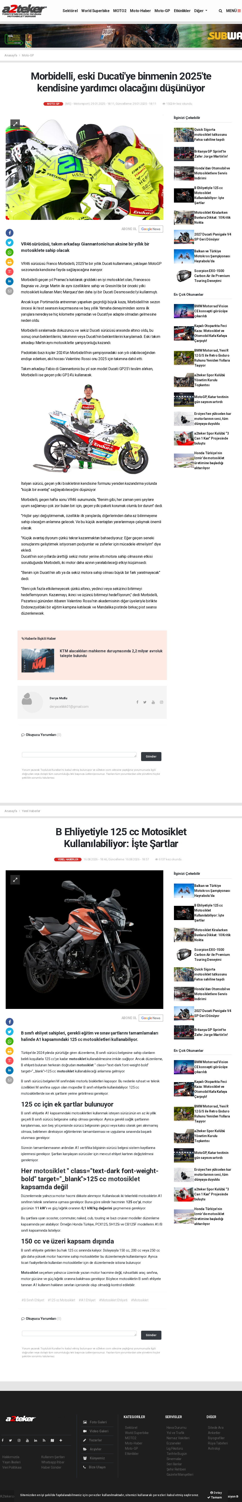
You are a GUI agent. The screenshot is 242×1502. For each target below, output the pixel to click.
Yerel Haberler (31, 811)
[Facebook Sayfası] (4, 1440)
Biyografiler (216, 1438)
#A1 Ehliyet (87, 1300)
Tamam (216, 1497)
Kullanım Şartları (53, 1457)
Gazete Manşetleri (180, 1474)
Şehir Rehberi (176, 1469)
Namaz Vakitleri (178, 1438)
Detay (217, 1492)
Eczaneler (174, 1443)
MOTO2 (119, 11)
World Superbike (95, 11)
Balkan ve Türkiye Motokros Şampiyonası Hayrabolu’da (212, 256)
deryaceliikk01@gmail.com (69, 706)
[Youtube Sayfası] (29, 1440)
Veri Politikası (12, 1467)
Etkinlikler (182, 11)
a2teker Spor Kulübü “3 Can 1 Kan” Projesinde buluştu (211, 438)
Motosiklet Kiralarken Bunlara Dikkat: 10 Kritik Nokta (212, 217)
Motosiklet (30, 1273)
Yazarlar (95, 1440)
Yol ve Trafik (176, 1433)
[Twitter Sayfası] (12, 1440)
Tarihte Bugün (177, 1454)
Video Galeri (98, 1431)
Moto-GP (162, 11)
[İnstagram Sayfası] (21, 1440)
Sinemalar (174, 1459)
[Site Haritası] (54, 1440)
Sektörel (70, 11)
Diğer (199, 11)
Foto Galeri (98, 1422)
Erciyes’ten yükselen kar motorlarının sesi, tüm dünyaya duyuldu (212, 419)
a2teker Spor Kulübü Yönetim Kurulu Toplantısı (209, 380)
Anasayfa (11, 55)
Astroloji (214, 1448)
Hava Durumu (176, 1427)
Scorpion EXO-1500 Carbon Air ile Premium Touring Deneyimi (212, 276)
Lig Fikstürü (175, 1448)
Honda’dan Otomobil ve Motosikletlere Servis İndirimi (212, 173)
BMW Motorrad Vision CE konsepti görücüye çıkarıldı (211, 311)
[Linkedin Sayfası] (37, 1440)
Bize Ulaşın (97, 1467)
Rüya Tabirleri (218, 1443)
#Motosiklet (139, 1300)
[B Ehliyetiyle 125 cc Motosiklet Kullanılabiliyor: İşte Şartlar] (84, 939)
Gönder (151, 756)
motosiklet (78, 1059)
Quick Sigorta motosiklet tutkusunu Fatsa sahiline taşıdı (210, 134)
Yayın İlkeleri (11, 1462)
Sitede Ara (215, 1427)
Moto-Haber (140, 11)
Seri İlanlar (174, 1464)
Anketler (214, 1433)
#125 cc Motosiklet (61, 1300)
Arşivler (95, 1449)
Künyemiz (97, 1458)
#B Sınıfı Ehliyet (33, 1300)
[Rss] (46, 1440)
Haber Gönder (51, 1467)
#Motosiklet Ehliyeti (113, 1300)
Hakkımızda (10, 1457)
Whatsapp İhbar (52, 1462)
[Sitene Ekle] (63, 1440)
